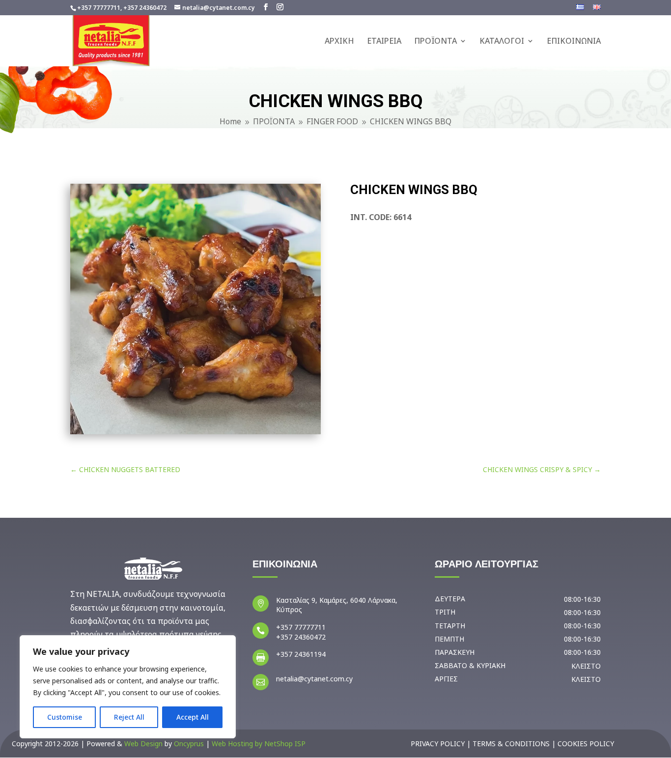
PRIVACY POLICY (438, 743)
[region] (128, 686)
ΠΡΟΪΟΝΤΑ (435, 41)
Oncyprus (189, 743)
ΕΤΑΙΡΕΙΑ (384, 41)
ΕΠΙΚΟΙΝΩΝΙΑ (574, 41)
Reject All (129, 717)
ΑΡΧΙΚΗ (339, 41)
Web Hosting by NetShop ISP (259, 743)
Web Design (143, 743)
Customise (64, 717)
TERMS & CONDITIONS (511, 743)
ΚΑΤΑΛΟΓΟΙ (501, 41)
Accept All (192, 717)
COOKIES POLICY (586, 743)
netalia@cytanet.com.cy (314, 678)
